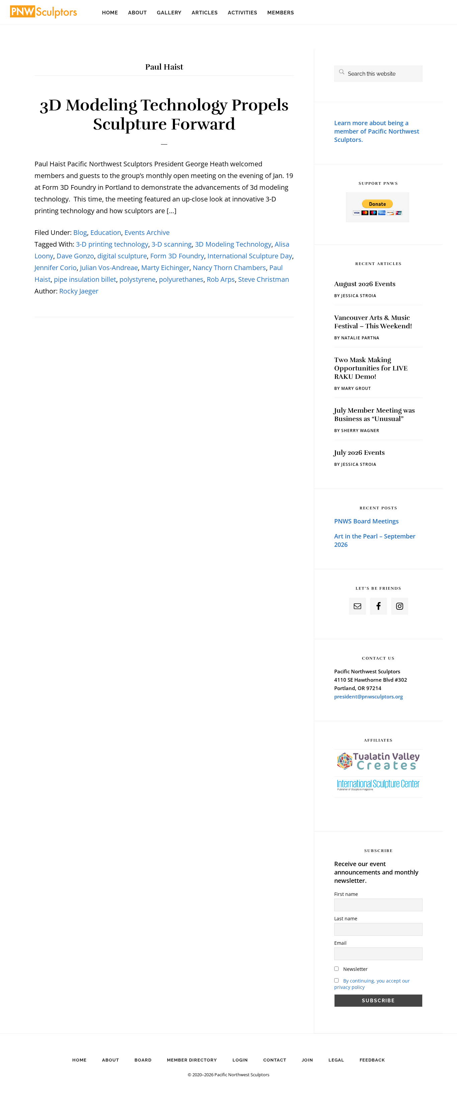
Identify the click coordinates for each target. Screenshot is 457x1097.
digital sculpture (122, 255)
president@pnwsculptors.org (368, 696)
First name (346, 894)
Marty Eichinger (165, 267)
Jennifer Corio (55, 267)
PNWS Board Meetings (366, 521)
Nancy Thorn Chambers (229, 267)
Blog (80, 232)
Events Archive (147, 232)
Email (340, 943)
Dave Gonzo (75, 255)
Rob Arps (221, 279)
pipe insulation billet (85, 279)
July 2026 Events (359, 452)
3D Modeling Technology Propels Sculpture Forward (164, 115)
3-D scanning (172, 244)
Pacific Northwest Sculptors (43, 13)
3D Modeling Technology (233, 244)
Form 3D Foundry (177, 255)
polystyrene (137, 279)
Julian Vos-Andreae (109, 267)
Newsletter (355, 969)
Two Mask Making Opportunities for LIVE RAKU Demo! (370, 368)
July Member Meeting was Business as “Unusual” (374, 414)
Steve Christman (263, 279)
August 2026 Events (364, 284)
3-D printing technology (112, 244)
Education (105, 232)
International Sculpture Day (249, 255)
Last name (345, 918)
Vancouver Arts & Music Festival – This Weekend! (373, 322)
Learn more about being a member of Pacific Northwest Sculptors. (376, 131)
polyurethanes (181, 279)
